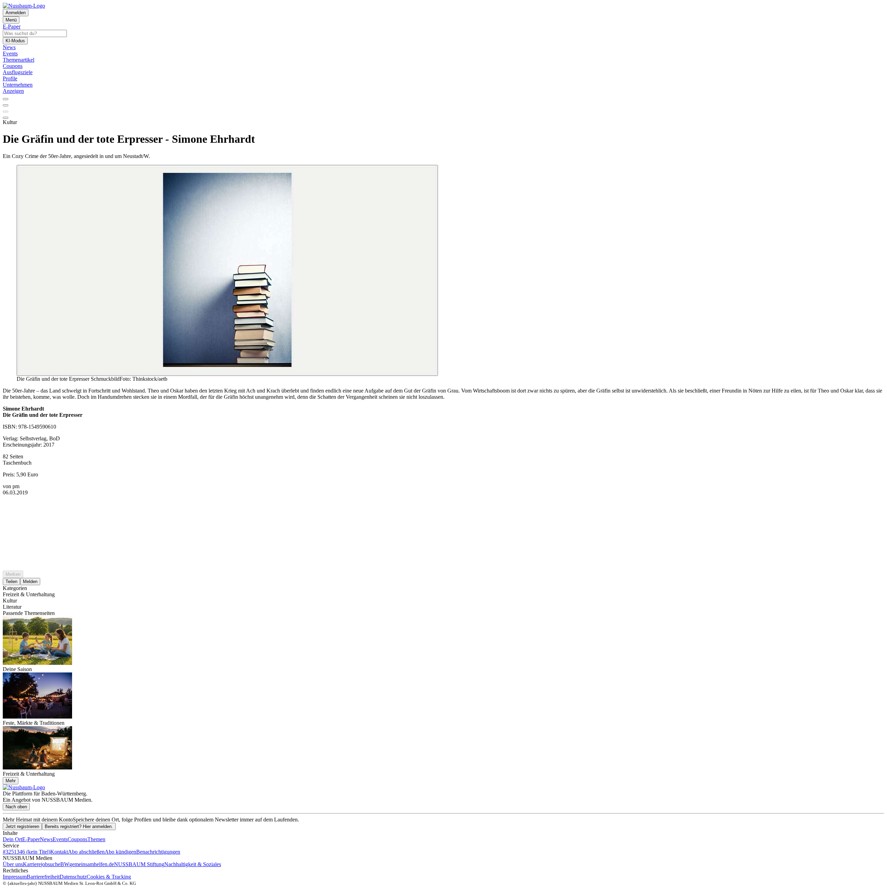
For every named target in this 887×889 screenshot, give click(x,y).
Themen (96, 839)
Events (60, 839)
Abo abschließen (86, 852)
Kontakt (59, 852)
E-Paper (31, 839)
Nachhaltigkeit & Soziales (192, 864)
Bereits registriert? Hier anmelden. (79, 826)
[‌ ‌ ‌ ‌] (443, 508)
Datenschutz (73, 877)
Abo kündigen (120, 852)
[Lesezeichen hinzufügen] (5, 112)
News (46, 839)
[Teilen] (5, 105)
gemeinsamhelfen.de (91, 864)
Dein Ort (12, 839)
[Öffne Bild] (227, 270)
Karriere (32, 864)
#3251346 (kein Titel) (26, 852)
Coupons (77, 839)
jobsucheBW (55, 864)
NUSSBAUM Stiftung (139, 864)
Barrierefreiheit (43, 877)
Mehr (11, 780)
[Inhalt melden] (5, 118)
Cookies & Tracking (109, 877)
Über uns (13, 864)
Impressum (15, 877)
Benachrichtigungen (158, 852)
